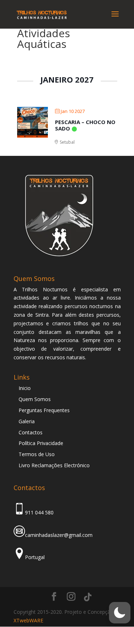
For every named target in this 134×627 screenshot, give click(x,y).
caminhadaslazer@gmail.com (59, 535)
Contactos (31, 432)
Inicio (25, 388)
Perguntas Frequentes (44, 410)
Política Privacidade (41, 443)
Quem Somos (35, 399)
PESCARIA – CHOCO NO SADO (85, 125)
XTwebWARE (28, 620)
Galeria (27, 421)
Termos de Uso (37, 454)
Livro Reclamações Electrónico (54, 465)
